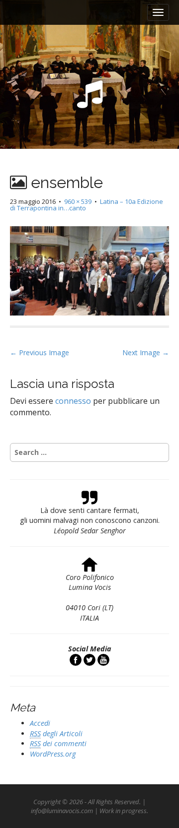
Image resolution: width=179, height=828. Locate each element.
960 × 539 (77, 201)
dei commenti (58, 743)
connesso (73, 400)
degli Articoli (56, 733)
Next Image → (145, 352)
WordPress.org (53, 754)
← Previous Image (39, 352)
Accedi (40, 723)
